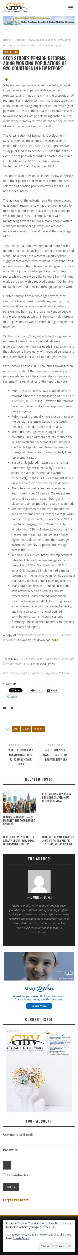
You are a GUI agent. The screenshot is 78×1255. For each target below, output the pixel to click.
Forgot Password (15, 1200)
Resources (19, 39)
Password (10, 1150)
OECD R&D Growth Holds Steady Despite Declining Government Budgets (18, 840)
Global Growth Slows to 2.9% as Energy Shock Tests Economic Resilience (58, 840)
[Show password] (7, 1165)
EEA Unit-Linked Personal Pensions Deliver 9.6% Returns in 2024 (57, 797)
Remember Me (17, 1175)
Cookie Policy (21, 1238)
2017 (15, 728)
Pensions (38, 728)
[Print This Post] (6, 80)
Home (6, 39)
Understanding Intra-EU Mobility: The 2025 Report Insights (19, 820)
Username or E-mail (18, 1134)
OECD (26, 728)
